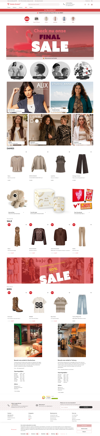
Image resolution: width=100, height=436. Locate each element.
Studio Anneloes (32, 248)
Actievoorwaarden (53, 419)
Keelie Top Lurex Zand (11, 177)
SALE (83, 77)
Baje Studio (53, 316)
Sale (26, 7)
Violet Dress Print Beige (12, 250)
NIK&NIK (31, 316)
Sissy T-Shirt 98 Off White (33, 318)
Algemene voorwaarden (76, 419)
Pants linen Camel (75, 250)
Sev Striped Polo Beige (55, 318)
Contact (51, 421)
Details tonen (63, 433)
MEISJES (39, 77)
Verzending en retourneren (54, 416)
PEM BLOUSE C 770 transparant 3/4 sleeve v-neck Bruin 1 (60, 250)
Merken (31, 7)
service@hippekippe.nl (48, 406)
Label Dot (53, 176)
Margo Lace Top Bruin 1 (55, 177)
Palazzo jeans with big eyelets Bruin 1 (78, 177)
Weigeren (84, 431)
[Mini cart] (92, 4)
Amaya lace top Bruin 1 (33, 250)
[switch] (37, 434)
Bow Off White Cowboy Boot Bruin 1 (14, 318)
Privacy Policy (74, 421)
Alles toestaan (84, 425)
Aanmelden (86, 407)
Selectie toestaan (84, 428)
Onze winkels (74, 416)
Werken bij (73, 418)
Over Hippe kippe (75, 415)
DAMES (17, 77)
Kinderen (14, 7)
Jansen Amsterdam (55, 248)
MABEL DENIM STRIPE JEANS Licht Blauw (79, 318)
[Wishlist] (89, 4)
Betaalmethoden (53, 418)
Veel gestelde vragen (54, 415)
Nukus (9, 176)
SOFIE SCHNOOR (33, 176)
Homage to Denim (76, 176)
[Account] (85, 4)
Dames (9, 7)
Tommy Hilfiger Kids (76, 316)
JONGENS (61, 77)
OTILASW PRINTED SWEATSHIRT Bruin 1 (36, 177)
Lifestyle (20, 7)
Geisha (73, 248)
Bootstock (10, 316)
